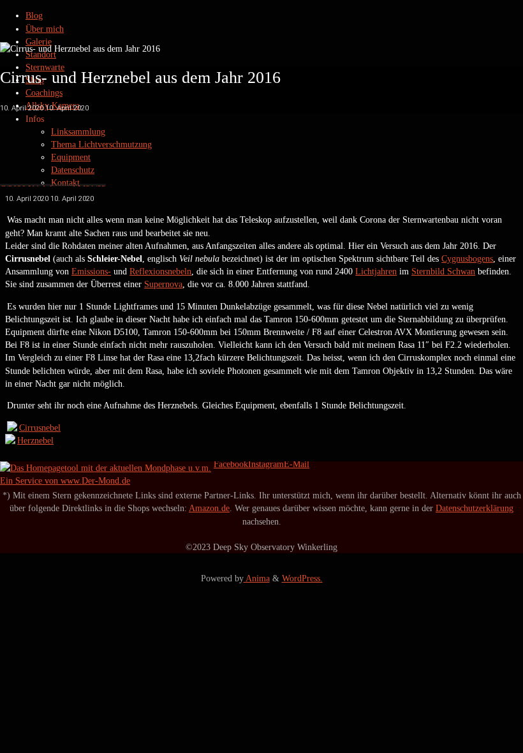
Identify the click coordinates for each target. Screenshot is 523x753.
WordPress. (302, 578)
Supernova (163, 284)
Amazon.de (209, 508)
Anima (257, 578)
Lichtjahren (376, 271)
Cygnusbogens (467, 258)
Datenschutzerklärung (474, 508)
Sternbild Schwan (443, 271)
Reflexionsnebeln (160, 271)
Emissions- (91, 271)
